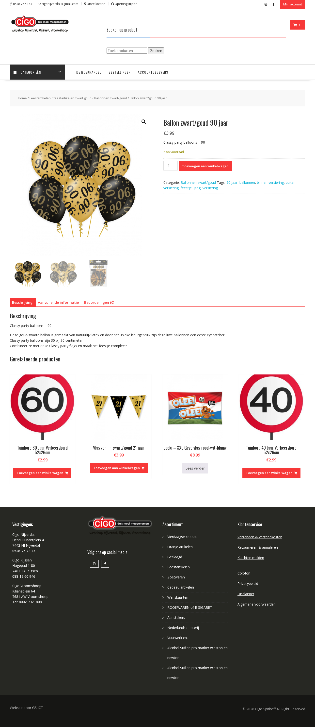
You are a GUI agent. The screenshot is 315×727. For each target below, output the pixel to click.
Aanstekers (176, 617)
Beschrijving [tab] (22, 302)
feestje (186, 188)
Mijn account (292, 4)
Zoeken (156, 50)
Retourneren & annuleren (257, 547)
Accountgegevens (153, 72)
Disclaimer (245, 594)
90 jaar (231, 182)
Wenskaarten (177, 597)
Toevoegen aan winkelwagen (205, 166)
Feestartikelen (40, 98)
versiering (210, 188)
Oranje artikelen (180, 546)
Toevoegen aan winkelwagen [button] (40, 473)
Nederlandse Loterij (183, 627)
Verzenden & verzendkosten (259, 537)
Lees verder (195, 468)
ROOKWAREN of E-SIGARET (189, 607)
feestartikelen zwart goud (72, 98)
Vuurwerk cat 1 (179, 637)
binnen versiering (270, 182)
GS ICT (37, 707)
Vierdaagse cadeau (182, 536)
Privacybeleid (247, 583)
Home (22, 98)
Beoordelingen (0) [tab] (99, 302)
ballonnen (247, 182)
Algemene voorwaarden (256, 604)
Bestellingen (119, 72)
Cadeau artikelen (180, 587)
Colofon (243, 573)
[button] (143, 121)
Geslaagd (174, 557)
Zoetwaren (176, 577)
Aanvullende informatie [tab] (58, 302)
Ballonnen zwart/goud (110, 98)
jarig (197, 188)
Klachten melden (250, 557)
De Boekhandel (88, 72)
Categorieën (30, 72)
